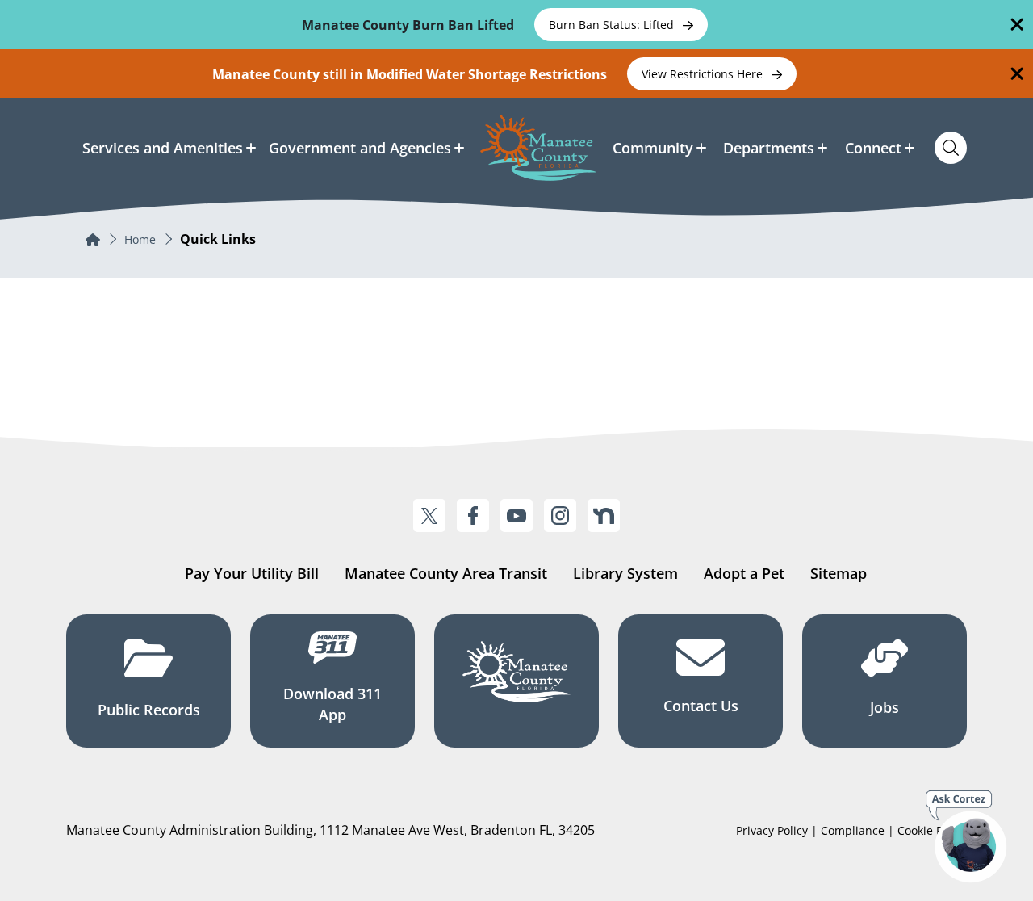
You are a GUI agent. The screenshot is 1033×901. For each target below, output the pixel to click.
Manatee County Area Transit (446, 573)
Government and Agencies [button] (360, 147)
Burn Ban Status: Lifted (613, 24)
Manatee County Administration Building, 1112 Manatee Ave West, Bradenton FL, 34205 (330, 830)
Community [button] (653, 147)
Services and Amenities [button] (162, 147)
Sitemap (838, 573)
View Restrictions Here (704, 74)
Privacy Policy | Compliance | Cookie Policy (851, 830)
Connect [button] (873, 147)
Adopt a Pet (744, 573)
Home (140, 239)
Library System (625, 573)
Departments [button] (768, 147)
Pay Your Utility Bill (252, 573)
